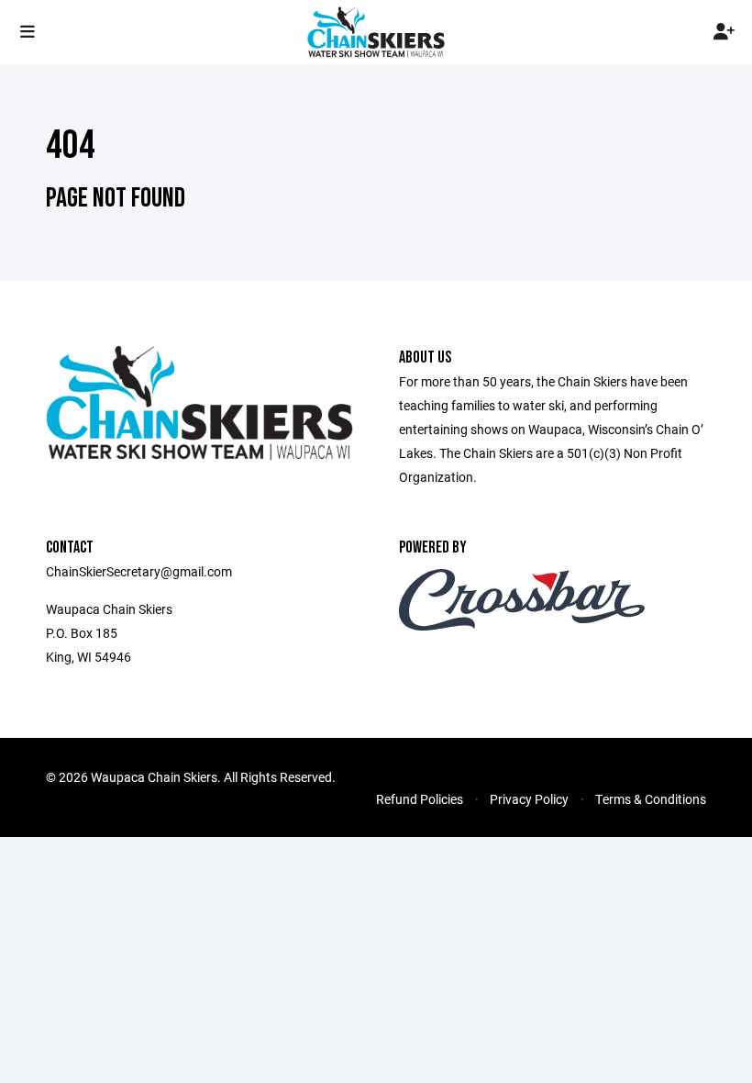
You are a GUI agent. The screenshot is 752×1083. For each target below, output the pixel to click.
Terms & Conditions (650, 799)
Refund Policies (419, 799)
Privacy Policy (529, 799)
